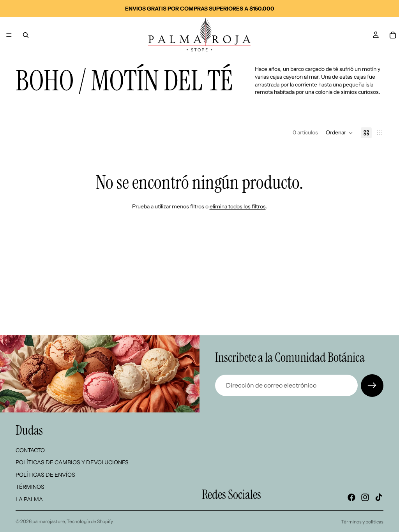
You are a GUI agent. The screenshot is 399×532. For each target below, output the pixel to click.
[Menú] (9, 35)
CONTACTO (30, 449)
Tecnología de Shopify (90, 521)
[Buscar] (25, 35)
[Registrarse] (372, 385)
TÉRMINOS (30, 486)
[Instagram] (365, 497)
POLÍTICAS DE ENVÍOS (45, 474)
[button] (339, 132)
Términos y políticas (362, 522)
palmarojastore (48, 521)
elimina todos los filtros (238, 206)
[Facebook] (351, 497)
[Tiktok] (378, 497)
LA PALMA (29, 499)
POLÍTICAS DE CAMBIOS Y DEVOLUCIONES (72, 462)
